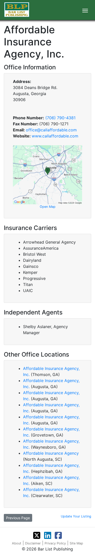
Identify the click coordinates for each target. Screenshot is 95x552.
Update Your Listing (76, 516)
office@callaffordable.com (51, 129)
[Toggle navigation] (85, 10)
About (16, 543)
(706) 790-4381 (60, 117)
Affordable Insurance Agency (51, 453)
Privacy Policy (55, 543)
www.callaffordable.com (55, 135)
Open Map (47, 207)
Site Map (76, 543)
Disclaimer (33, 543)
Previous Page (18, 518)
